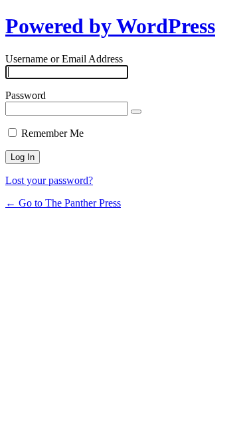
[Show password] (136, 112)
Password (25, 95)
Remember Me (52, 133)
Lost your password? (49, 180)
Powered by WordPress (110, 26)
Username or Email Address (64, 58)
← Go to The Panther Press (63, 203)
